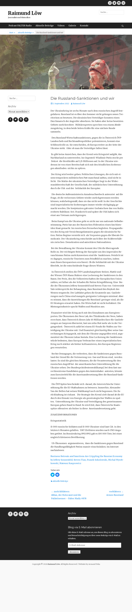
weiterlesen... (72, 82)
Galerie (72, 25)
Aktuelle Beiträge (45, 25)
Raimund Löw (25, 13)
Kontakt (84, 25)
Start (12, 32)
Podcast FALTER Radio (20, 25)
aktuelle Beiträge (26, 32)
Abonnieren (74, 552)
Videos (61, 25)
